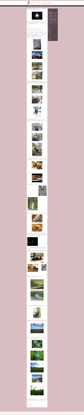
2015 (49, 31)
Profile (32, 5)
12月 (50, 32)
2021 (49, 27)
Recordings (36, 5)
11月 (50, 33)
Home (28, 5)
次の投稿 (28, 408)
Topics (45, 5)
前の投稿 (46, 408)
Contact (48, 5)
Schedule (41, 5)
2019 (49, 28)
